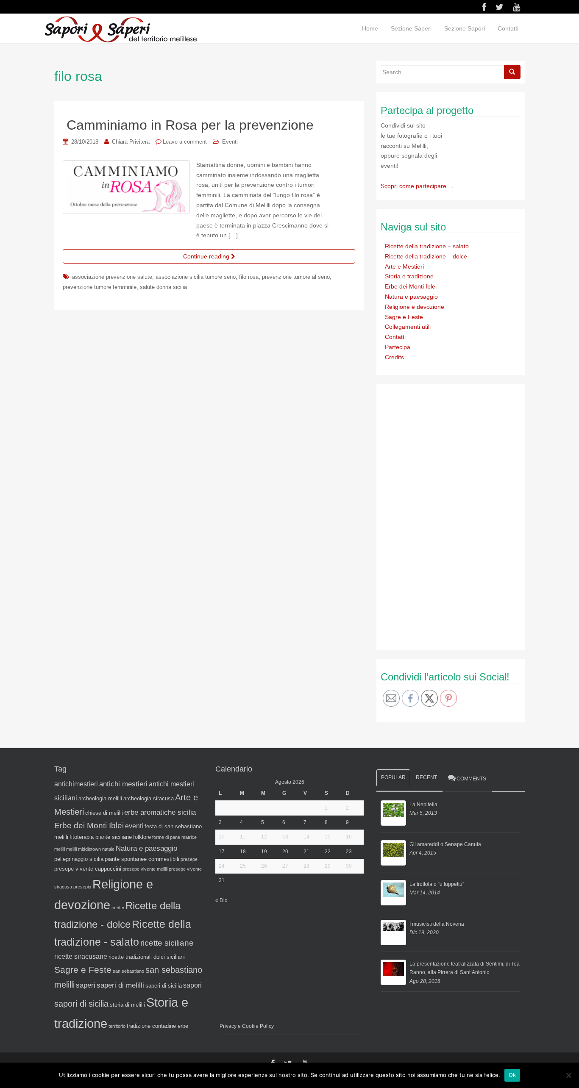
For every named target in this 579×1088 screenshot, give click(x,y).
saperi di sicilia (163, 986)
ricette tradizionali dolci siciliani (147, 957)
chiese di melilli (104, 813)
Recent (426, 777)
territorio (117, 1026)
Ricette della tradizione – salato (427, 246)
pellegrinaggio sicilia (78, 859)
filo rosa (249, 277)
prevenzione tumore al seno (296, 277)
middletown (89, 849)
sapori (192, 985)
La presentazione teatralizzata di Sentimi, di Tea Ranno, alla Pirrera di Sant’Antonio (464, 968)
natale (108, 849)
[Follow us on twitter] (499, 7)
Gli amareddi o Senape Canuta (445, 844)
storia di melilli (127, 1005)
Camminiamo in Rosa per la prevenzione (190, 125)
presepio (82, 886)
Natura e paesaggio (411, 296)
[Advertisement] (444, 516)
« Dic (221, 900)
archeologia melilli (100, 798)
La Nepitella (423, 805)
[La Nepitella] (393, 813)
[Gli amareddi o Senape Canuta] (393, 853)
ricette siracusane (80, 956)
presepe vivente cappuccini (87, 869)
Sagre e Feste (404, 317)
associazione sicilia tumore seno (196, 277)
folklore (142, 837)
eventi (134, 826)
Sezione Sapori (464, 28)
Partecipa (397, 347)
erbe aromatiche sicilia (160, 812)
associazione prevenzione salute (112, 277)
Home (370, 28)
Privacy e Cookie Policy (247, 1026)
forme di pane (166, 837)
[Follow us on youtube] (516, 7)
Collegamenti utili (408, 326)
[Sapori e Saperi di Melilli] (120, 28)
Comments (471, 779)
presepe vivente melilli (144, 869)
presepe (189, 859)
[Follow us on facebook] (484, 7)
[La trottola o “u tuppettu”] (393, 892)
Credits (394, 357)
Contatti (508, 28)
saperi (85, 985)
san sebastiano (128, 971)
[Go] (512, 72)
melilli (71, 849)
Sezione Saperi (411, 28)
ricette (117, 907)
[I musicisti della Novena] (393, 932)
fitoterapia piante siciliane (101, 837)
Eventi (230, 142)
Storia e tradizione (409, 276)
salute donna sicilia (163, 287)
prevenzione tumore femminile (99, 287)
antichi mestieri (123, 784)
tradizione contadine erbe (157, 1026)
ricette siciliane (167, 942)
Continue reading (207, 256)
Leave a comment (185, 142)
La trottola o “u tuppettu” (436, 884)
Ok (512, 1074)
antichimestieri (76, 784)
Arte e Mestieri (404, 266)
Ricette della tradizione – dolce (426, 256)
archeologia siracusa (148, 798)
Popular (393, 777)
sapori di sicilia (81, 1003)
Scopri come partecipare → (417, 186)
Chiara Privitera (131, 142)
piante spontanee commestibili (142, 859)
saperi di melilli (120, 985)
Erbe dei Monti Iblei (411, 286)
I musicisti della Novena (436, 924)
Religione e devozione (414, 306)
